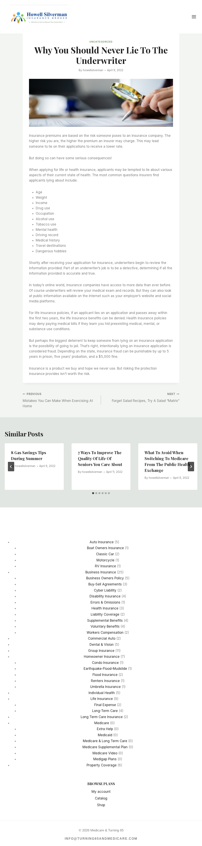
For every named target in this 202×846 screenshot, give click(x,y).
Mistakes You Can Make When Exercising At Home (58, 400)
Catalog (101, 798)
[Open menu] (196, 16)
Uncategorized (101, 41)
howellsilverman (93, 70)
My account (101, 792)
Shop (101, 805)
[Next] (191, 466)
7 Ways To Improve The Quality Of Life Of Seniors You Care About (100, 458)
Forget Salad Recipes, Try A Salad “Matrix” (145, 397)
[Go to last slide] (11, 466)
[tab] (93, 493)
